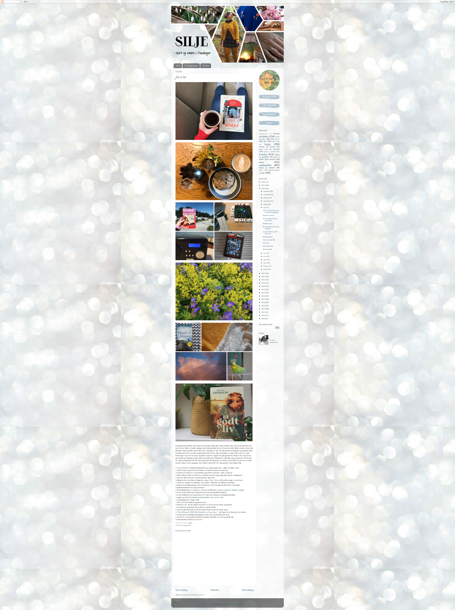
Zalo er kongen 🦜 (269, 240)
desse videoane (201, 490)
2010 (263, 315)
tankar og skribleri (267, 167)
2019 (263, 286)
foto (265, 141)
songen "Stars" (209, 480)
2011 (263, 312)
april (265, 260)
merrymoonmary (225, 604)
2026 (263, 182)
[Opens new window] (214, 171)
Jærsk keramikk (268, 246)
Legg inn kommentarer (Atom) (194, 595)
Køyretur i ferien (268, 215)
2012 (263, 309)
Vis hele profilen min (274, 341)
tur (263, 172)
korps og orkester (270, 151)
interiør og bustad (267, 146)
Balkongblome (268, 237)
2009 (263, 318)
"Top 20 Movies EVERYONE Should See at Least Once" (197, 512)
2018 (263, 289)
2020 (263, 283)
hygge (268, 144)
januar (265, 269)
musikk (272, 159)
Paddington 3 (189, 472)
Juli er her (266, 243)
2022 (263, 276)
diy (264, 139)
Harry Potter (276, 141)
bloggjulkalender (263, 134)
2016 (263, 296)
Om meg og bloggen (191, 65)
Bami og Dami (207, 504)
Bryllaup (205, 65)
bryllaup (276, 133)
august (265, 204)
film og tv (275, 139)
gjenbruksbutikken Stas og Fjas (208, 497)
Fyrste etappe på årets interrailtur (270, 219)
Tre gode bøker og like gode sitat (270, 233)
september (267, 201)
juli (264, 207)
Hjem (178, 65)
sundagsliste (187, 525)
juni (264, 253)
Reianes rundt (267, 249)
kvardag (263, 154)
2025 (263, 185)
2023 (263, 273)
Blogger (240, 604)
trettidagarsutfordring (274, 170)
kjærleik (276, 149)
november (266, 194)
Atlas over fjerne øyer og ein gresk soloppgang (271, 211)
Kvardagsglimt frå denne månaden (271, 228)
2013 (263, 306)
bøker (265, 136)
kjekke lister (263, 149)
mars (265, 263)
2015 (263, 299)
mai (264, 256)
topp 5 (261, 170)
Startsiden (214, 589)
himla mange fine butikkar (228, 490)
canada (277, 137)
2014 (263, 302)
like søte (184, 504)
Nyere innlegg (181, 589)
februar (266, 266)
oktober (266, 198)
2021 (263, 280)
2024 (263, 188)
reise (261, 162)
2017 (263, 293)
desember (266, 191)
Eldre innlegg (248, 589)
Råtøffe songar (267, 223)
